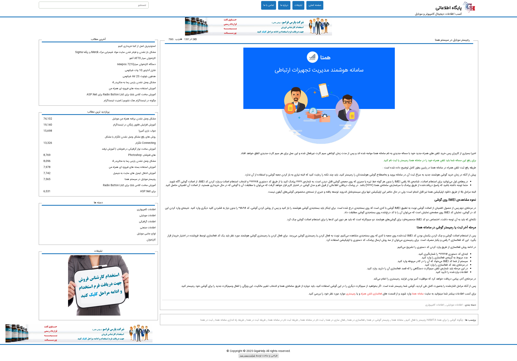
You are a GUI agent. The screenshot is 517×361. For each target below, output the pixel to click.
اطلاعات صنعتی (148, 228)
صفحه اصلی (315, 5)
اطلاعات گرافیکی (147, 222)
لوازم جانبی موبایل (146, 234)
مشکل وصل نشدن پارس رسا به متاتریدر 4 (134, 82)
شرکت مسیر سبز (247, 356)
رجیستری (351, 294)
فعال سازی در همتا (335, 320)
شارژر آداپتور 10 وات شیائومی (140, 70)
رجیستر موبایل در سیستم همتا (452, 40)
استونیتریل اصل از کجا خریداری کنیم (137, 46)
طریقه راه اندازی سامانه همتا (229, 320)
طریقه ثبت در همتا (256, 320)
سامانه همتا (418, 294)
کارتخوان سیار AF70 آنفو (142, 58)
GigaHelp (259, 351)
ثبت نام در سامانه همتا (312, 320)
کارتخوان (151, 240)
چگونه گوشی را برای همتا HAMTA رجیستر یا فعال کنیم (434, 320)
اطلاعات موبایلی (454, 305)
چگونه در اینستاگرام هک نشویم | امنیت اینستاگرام (130, 101)
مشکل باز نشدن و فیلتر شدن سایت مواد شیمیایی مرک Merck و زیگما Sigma (115, 52)
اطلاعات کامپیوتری (434, 305)
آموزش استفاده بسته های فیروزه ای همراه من (132, 89)
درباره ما (284, 5)
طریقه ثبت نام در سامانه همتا (283, 320)
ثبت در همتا (206, 320)
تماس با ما (268, 5)
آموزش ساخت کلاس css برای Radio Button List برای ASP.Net (121, 95)
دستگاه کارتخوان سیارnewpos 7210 (136, 64)
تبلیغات (298, 5)
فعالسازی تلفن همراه (371, 294)
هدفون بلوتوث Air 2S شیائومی (139, 76)
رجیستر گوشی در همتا (378, 320)
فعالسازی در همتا (356, 320)
